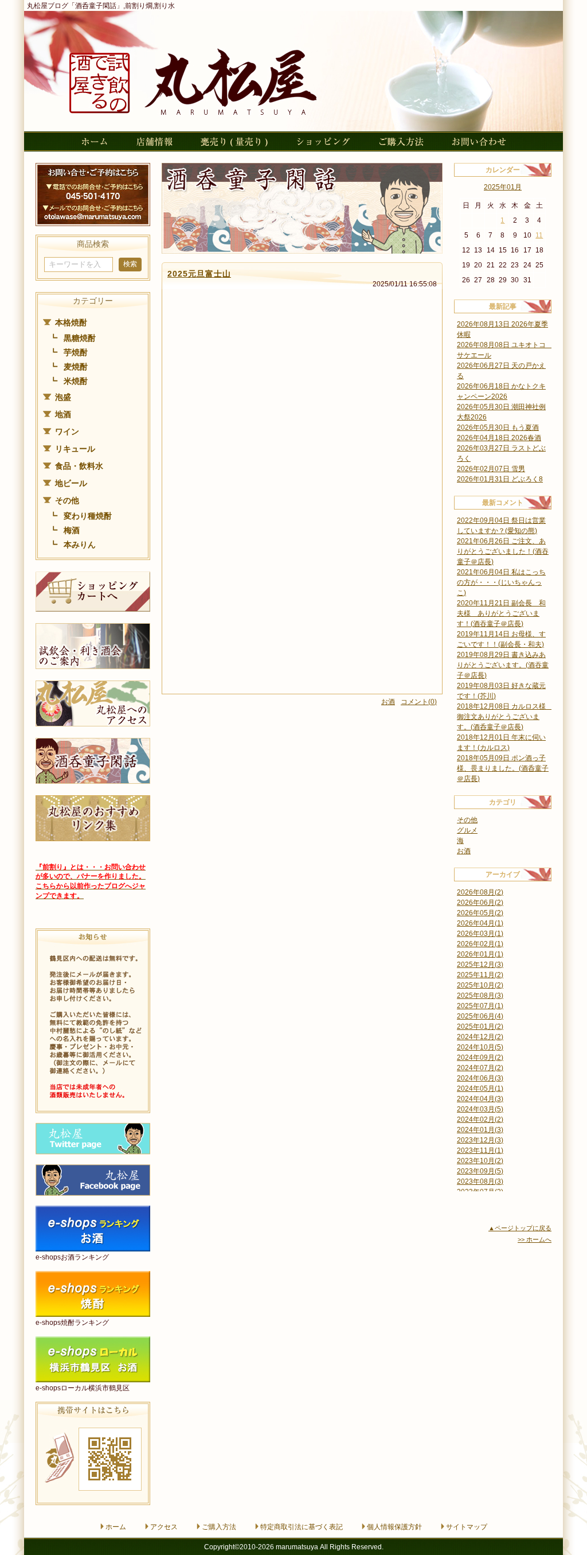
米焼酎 (76, 381)
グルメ (467, 830)
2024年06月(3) (480, 1078)
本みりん (80, 544)
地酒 (63, 414)
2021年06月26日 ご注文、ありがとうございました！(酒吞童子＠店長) (503, 551)
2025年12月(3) (480, 965)
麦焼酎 (76, 366)
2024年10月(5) (480, 1047)
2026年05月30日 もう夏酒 (498, 427)
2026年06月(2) (480, 903)
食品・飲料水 (79, 466)
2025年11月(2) (480, 975)
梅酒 (72, 530)
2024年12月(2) (480, 1037)
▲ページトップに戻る (519, 1227)
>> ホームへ (534, 1239)
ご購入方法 (219, 1527)
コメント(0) (419, 702)
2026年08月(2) (480, 892)
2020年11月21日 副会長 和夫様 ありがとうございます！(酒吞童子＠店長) (501, 613)
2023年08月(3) (480, 1181)
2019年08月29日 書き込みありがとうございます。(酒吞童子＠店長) (503, 665)
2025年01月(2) (480, 1027)
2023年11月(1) (480, 1150)
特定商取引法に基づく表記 (301, 1527)
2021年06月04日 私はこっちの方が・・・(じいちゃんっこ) (501, 582)
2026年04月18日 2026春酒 (499, 438)
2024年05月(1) (480, 1088)
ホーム (115, 1527)
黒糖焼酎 (80, 338)
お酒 (388, 702)
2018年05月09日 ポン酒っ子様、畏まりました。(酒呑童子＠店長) (503, 768)
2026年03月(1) (480, 934)
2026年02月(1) (480, 944)
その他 (67, 500)
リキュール (75, 448)
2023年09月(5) (480, 1171)
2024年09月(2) (480, 1057)
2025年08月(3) (480, 996)
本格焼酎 (71, 322)
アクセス (164, 1527)
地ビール (71, 483)
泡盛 (63, 397)
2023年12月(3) (480, 1140)
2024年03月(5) (480, 1109)
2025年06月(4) (480, 1016)
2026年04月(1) (480, 923)
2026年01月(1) (480, 954)
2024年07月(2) (480, 1068)
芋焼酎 (76, 352)
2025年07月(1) (480, 1006)
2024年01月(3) (480, 1130)
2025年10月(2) (480, 985)
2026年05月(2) (480, 913)
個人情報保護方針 (394, 1527)
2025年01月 (503, 187)
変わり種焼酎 (88, 515)
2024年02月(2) (480, 1119)
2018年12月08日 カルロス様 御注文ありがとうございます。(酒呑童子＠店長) (505, 716)
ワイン (67, 431)
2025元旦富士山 (199, 273)
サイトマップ (466, 1527)
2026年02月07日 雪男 (491, 469)
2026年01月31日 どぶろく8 (500, 479)
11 (539, 235)
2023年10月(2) (480, 1161)
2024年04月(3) (480, 1099)
